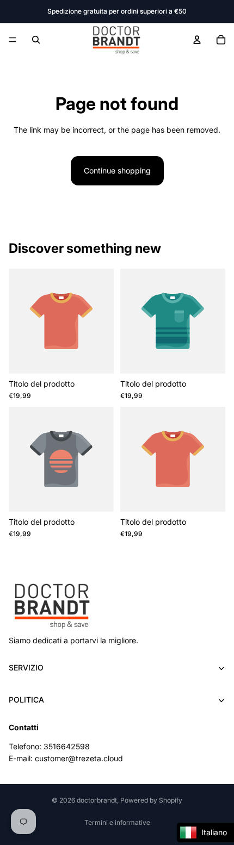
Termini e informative (117, 822)
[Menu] (12, 39)
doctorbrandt (97, 800)
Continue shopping (117, 170)
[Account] (197, 40)
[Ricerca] (36, 40)
